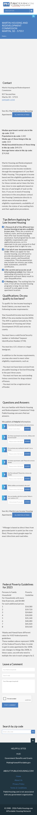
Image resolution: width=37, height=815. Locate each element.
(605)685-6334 (8, 100)
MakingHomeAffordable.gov (18, 762)
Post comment (10, 705)
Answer (27, 428)
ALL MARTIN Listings (22, 115)
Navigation (9, 11)
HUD (18, 754)
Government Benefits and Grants (18, 758)
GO (33, 731)
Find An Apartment (33, 16)
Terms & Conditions (18, 788)
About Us (18, 780)
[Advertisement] (18, 60)
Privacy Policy (18, 784)
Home (4, 36)
